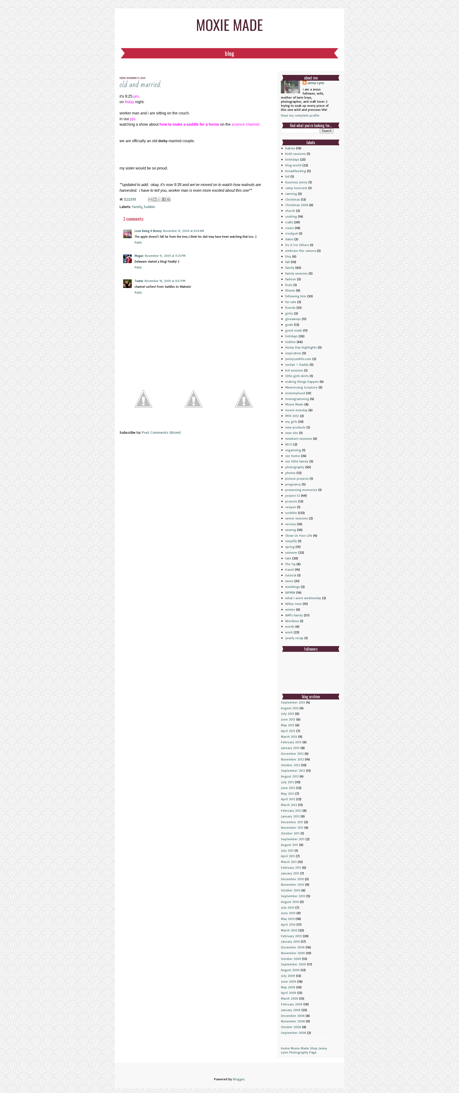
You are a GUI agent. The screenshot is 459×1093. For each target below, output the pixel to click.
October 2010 (290, 890)
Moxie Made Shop (304, 1048)
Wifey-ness (293, 604)
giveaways (293, 319)
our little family (296, 461)
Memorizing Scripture (301, 387)
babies (290, 148)
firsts (288, 285)
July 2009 (288, 976)
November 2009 (293, 953)
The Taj (290, 564)
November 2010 (292, 884)
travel (289, 569)
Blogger (239, 1079)
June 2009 (288, 981)
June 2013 (288, 719)
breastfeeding (295, 171)
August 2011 (289, 845)
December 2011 (292, 822)
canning (291, 194)
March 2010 (289, 930)
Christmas (292, 199)
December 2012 (292, 753)
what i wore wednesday (303, 598)
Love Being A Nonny (148, 231)
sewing (290, 530)
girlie (289, 313)
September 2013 (293, 702)
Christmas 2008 (296, 205)
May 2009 (288, 987)
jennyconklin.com (298, 359)
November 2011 (292, 827)
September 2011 (293, 839)
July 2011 (287, 850)
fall (287, 262)
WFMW (290, 592)
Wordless (292, 621)
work (289, 632)
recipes (290, 507)
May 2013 (287, 725)
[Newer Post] (143, 420)
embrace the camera (300, 250)
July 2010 (287, 907)
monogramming (297, 399)
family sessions (296, 273)
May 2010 (288, 919)
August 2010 (290, 902)
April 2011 (288, 856)
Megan (139, 256)
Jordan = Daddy (297, 364)
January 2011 (290, 873)
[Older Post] (244, 420)
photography (294, 467)
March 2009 (289, 998)
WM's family (294, 615)
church (290, 210)
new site (291, 433)
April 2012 (288, 799)
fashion (290, 279)
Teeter (139, 281)
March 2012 (289, 805)
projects (291, 501)
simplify (291, 541)
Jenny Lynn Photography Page (304, 1050)
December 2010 (292, 879)
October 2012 (290, 765)
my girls (291, 421)
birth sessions (295, 154)
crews (289, 228)
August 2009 (290, 970)
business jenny (296, 182)
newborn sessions (298, 438)
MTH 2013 (292, 416)
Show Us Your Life (298, 535)
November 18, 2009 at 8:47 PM (165, 281)
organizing (293, 450)
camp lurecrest (296, 188)
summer (291, 552)
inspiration (293, 353)
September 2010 (293, 896)
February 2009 (291, 1004)
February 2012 (291, 810)
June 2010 (288, 913)
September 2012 (293, 770)
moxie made (229, 24)
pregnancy (293, 484)
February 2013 (291, 742)
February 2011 (291, 867)
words (289, 626)
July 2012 (287, 782)
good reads (293, 330)
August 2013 (290, 708)
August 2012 (290, 776)
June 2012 (288, 788)
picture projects (297, 478)
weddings (292, 587)
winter (290, 609)
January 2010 (290, 941)
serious (290, 524)
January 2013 (290, 748)
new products (295, 427)
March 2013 (289, 736)
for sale (290, 302)
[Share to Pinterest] (168, 199)
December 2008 (293, 1016)
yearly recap (294, 638)
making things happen (302, 381)
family (137, 206)
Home (285, 1048)
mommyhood (295, 393)
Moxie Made (294, 404)
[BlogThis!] (155, 199)
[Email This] (150, 199)
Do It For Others (297, 245)
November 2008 (293, 1021)
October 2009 (291, 959)
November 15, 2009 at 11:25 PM (165, 256)
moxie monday (296, 410)
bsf (287, 176)
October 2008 (291, 1027)
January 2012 (290, 816)
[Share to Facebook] (164, 199)
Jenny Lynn (315, 83)
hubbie (149, 206)
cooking (291, 216)
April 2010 (288, 924)
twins (289, 581)
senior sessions (296, 518)
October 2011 (290, 833)
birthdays (292, 159)
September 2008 (293, 1033)
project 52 (292, 495)
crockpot (291, 233)
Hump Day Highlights (301, 347)
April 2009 (288, 993)
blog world (293, 165)
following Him (295, 296)
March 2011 (289, 862)
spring (290, 547)
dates (289, 239)
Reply (138, 242)
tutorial (290, 575)
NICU (288, 444)
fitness (290, 290)
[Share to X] (159, 199)
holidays (291, 336)
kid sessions (294, 370)
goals (289, 324)
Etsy (288, 256)
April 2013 (288, 731)
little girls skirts (297, 376)
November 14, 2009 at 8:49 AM (183, 231)
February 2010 (291, 936)
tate (288, 558)
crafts (289, 222)
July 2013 (287, 713)
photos (290, 473)
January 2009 (291, 1010)
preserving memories (301, 490)
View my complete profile (300, 115)
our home (292, 456)
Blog (229, 53)
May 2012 (287, 793)
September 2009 (293, 964)
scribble (291, 513)
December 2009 (293, 947)
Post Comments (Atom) (161, 432)
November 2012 (292, 759)
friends (290, 307)
